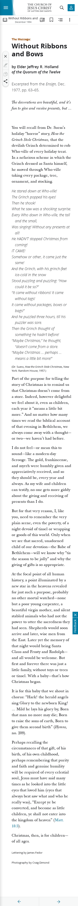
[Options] (70, 19)
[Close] (5, 56)
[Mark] (5, 65)
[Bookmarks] (51, 19)
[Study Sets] (42, 19)
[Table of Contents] (5, 19)
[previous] (19, 901)
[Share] (5, 81)
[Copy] (5, 74)
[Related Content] (60, 19)
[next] (58, 901)
